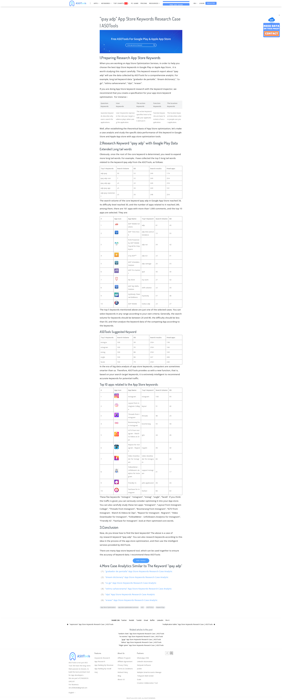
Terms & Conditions (125, 668)
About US (121, 679)
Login (201, 3)
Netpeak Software (144, 665)
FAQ (96, 672)
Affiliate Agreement (125, 661)
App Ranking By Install (103, 668)
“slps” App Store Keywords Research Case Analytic (130, 594)
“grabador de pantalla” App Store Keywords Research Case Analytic (139, 571)
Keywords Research (102, 658)
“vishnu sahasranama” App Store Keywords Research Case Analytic (138, 588)
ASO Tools (141, 561)
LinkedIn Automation (144, 661)
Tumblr (139, 620)
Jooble (139, 668)
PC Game (134, 3)
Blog (119, 676)
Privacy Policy (123, 665)
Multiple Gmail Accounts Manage (149, 672)
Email (146, 620)
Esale (139, 679)
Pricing (144, 3)
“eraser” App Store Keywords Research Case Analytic (131, 600)
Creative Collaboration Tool (147, 683)
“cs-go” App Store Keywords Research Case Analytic (131, 582)
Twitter (124, 620)
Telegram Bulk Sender (145, 676)
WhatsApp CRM (143, 658)
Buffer (152, 620)
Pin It (167, 620)
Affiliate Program (124, 658)
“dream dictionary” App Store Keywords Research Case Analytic (137, 577)
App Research (100, 661)
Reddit (131, 620)
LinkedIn (160, 620)
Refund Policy (123, 672)
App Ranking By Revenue (104, 665)
